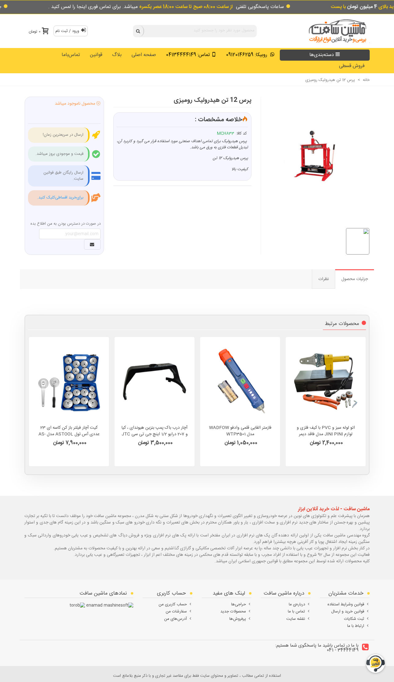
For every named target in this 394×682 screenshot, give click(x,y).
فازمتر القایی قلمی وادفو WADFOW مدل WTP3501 (240, 431)
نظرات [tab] (323, 279)
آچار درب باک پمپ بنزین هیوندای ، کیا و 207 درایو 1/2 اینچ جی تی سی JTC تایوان (155, 434)
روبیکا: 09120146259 (247, 55)
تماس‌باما (71, 55)
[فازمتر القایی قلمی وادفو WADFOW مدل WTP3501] (240, 381)
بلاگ (117, 55)
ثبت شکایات (354, 619)
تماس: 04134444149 (188, 55)
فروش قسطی (352, 66)
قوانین (96, 55)
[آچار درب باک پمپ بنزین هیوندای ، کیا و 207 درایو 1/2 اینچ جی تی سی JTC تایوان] (154, 381)
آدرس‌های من (175, 619)
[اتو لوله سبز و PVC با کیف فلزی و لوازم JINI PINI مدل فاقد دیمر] (326, 381)
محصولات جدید (233, 611)
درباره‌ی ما (297, 604)
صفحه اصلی (143, 55)
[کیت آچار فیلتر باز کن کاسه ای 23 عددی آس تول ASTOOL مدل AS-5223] (69, 381)
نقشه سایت (295, 619)
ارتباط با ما (355, 626)
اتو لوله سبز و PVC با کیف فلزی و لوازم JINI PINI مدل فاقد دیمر (326, 431)
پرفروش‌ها (237, 619)
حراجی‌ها (238, 604)
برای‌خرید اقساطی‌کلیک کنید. (60, 197)
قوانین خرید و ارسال (347, 611)
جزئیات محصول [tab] (354, 279)
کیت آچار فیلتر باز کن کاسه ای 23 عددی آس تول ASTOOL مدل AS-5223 (69, 434)
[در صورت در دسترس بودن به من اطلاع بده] (92, 244)
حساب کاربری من (173, 604)
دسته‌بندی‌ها (321, 55)
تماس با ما (296, 611)
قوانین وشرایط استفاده (346, 604)
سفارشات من (176, 611)
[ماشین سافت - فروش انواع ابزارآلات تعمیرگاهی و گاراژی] (336, 30)
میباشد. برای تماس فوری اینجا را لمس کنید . (140, 7)
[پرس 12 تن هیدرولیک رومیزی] (312, 155)
